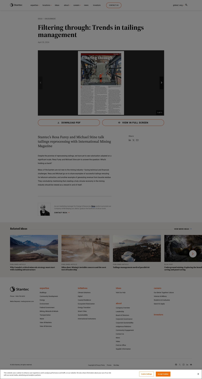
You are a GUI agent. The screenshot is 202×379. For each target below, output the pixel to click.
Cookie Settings (146, 374)
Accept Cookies (163, 374)
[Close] (198, 374)
